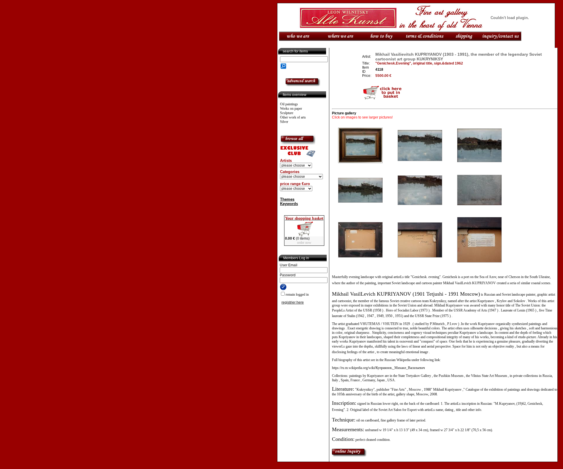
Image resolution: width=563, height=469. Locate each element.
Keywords (289, 204)
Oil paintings (289, 104)
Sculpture (286, 113)
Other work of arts (293, 117)
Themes (287, 199)
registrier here (293, 302)
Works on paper (291, 108)
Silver (284, 122)
